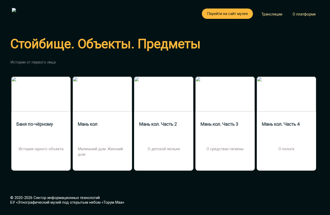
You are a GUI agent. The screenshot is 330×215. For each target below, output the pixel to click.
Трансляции (271, 14)
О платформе (304, 14)
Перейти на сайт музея (227, 13)
